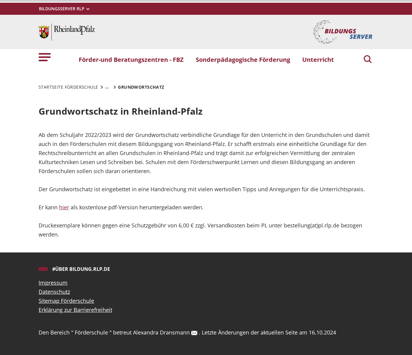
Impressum (53, 282)
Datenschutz (54, 291)
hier (64, 207)
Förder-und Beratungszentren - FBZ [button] (131, 59)
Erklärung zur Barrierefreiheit (75, 309)
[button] (45, 57)
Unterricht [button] (318, 59)
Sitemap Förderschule (66, 300)
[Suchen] (367, 59)
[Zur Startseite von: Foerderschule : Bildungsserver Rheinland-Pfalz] (67, 31)
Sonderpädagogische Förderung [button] (243, 59)
